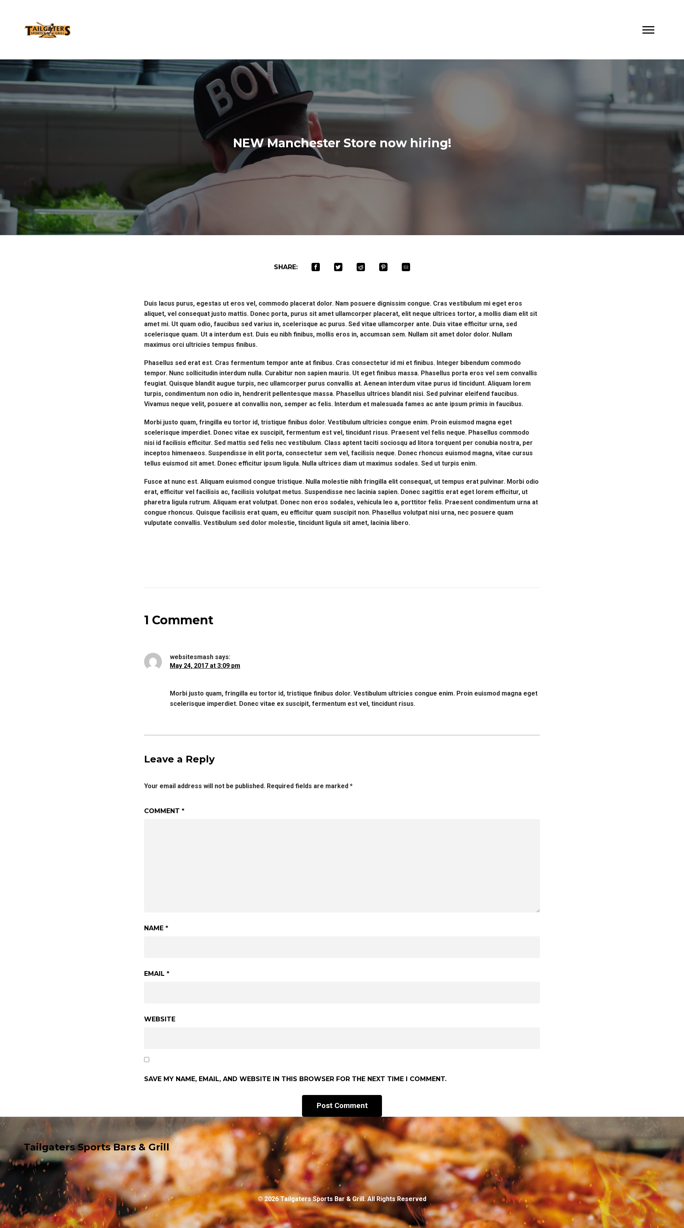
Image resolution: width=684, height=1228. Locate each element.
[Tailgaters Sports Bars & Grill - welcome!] (47, 30)
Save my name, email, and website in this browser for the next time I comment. (295, 1079)
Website (159, 1019)
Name (156, 928)
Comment (164, 811)
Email (156, 973)
